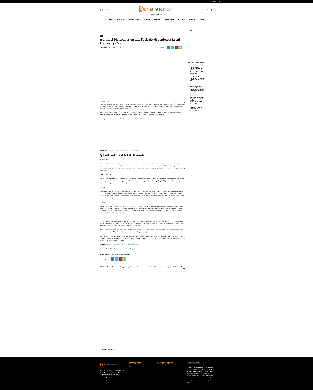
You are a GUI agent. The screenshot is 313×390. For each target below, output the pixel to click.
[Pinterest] (176, 47)
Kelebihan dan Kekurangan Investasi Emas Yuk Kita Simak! (123, 150)
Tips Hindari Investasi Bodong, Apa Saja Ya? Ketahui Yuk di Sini (166, 267)
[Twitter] (208, 10)
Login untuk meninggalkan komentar (110, 351)
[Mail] (106, 377)
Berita (101, 35)
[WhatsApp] (180, 47)
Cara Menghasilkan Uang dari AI (196, 108)
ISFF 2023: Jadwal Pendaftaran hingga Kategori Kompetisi (119, 267)
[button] (211, 10)
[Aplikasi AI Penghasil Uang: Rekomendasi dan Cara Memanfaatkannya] (209, 99)
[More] (184, 47)
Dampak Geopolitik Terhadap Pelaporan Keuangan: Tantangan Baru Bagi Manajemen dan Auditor (197, 89)
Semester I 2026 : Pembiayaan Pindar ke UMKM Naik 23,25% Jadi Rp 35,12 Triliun (197, 69)
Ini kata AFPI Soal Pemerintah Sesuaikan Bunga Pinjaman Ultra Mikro (197, 79)
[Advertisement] (143, 321)
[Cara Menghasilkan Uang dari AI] (209, 109)
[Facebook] (202, 10)
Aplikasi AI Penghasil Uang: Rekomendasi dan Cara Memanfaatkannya (196, 100)
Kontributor (104, 47)
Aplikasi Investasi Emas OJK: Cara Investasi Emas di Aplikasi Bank (125, 119)
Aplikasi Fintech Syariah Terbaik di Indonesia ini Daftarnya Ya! (117, 254)
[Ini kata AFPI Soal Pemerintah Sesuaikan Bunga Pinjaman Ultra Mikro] (209, 79)
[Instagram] (205, 10)
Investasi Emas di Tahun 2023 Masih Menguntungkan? (122, 244)
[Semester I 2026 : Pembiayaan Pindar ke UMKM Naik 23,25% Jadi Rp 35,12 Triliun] (209, 69)
